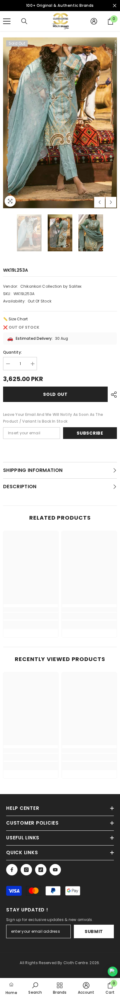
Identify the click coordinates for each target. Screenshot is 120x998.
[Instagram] (26, 869)
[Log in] (94, 21)
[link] (30, 616)
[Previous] (99, 202)
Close (114, 5)
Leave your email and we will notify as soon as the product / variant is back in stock (53, 418)
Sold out (55, 394)
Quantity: (12, 352)
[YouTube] (55, 869)
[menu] (6, 21)
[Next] (111, 202)
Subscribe (90, 433)
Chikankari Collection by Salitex (51, 286)
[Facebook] (12, 869)
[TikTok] (40, 869)
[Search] (24, 21)
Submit (94, 931)
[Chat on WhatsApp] (113, 971)
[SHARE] (112, 394)
